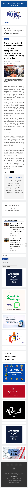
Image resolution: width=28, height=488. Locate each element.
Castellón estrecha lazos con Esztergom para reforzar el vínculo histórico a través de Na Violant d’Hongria (16, 242)
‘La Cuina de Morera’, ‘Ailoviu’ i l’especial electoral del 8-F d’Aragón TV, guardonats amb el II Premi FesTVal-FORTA (17, 227)
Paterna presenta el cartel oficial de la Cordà (11, 3)
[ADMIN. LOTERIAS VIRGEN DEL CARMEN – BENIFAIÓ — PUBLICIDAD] (14, 327)
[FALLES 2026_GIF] (14, 343)
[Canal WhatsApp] (14, 310)
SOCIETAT (6, 39)
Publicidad (9, 480)
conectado (18, 209)
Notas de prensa (17, 480)
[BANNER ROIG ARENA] (14, 419)
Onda (12, 172)
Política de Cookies (14, 482)
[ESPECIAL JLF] (14, 381)
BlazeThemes (14, 476)
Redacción (7, 61)
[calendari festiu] (14, 458)
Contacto (9, 479)
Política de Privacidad (14, 484)
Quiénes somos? (17, 479)
